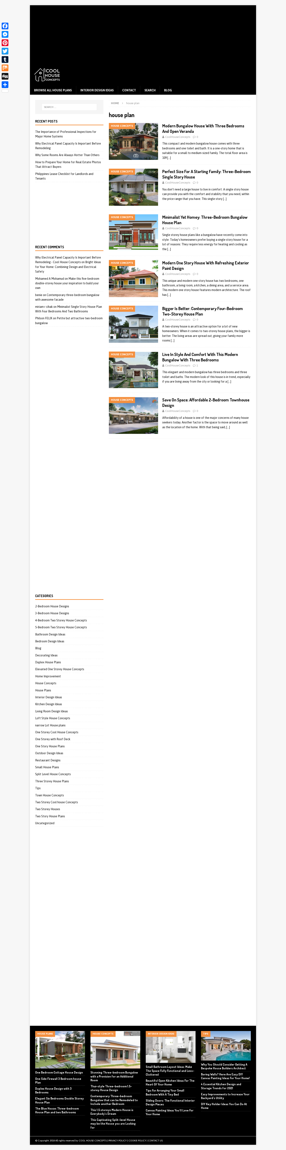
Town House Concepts (49, 795)
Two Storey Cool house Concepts (56, 802)
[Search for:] (69, 107)
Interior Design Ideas (97, 90)
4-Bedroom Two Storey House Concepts (61, 620)
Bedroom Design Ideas (49, 641)
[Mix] (5, 68)
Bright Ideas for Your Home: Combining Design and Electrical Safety (68, 266)
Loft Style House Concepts (52, 718)
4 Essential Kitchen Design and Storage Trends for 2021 (221, 1086)
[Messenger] (5, 34)
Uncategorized (44, 823)
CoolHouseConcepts (177, 136)
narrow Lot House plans (50, 725)
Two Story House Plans (50, 816)
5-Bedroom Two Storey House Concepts (61, 627)
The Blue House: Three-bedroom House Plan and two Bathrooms (57, 1110)
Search (150, 90)
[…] (169, 157)
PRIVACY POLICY (117, 1140)
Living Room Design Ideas (51, 711)
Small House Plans (47, 767)
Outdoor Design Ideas (49, 753)
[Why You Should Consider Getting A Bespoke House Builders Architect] (226, 1045)
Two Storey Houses (47, 809)
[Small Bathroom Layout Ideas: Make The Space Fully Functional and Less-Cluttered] (171, 1047)
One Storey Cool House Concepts (56, 732)
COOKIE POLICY (137, 1140)
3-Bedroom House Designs (52, 613)
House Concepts (45, 683)
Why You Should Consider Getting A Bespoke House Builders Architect (224, 1066)
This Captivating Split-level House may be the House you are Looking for (113, 1123)
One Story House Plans (50, 746)
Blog (168, 90)
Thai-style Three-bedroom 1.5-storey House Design (111, 1088)
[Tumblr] (5, 59)
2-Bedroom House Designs (52, 606)
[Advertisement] (143, 34)
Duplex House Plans (48, 662)
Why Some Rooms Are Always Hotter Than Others (67, 155)
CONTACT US (155, 1140)
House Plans (43, 690)
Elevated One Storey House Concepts (59, 669)
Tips (38, 788)
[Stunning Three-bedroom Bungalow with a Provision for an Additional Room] (115, 1050)
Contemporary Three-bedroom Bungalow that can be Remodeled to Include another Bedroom (114, 1099)
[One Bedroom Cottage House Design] (60, 1050)
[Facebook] (5, 26)
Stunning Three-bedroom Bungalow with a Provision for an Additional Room (114, 1076)
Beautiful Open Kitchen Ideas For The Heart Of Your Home (170, 1082)
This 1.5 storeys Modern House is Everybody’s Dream (111, 1111)
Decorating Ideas (46, 655)
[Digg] (5, 76)
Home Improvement (48, 676)
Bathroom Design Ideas (50, 634)
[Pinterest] (5, 43)
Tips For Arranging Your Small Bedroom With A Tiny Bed (165, 1092)
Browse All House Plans (53, 90)
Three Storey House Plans (52, 781)
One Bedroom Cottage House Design (59, 1072)
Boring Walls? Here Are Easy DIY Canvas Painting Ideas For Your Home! (225, 1076)
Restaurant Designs (48, 760)
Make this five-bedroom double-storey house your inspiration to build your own (67, 283)
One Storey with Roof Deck (52, 739)
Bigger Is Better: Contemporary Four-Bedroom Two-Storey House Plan (202, 311)
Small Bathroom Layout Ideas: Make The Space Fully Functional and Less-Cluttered (170, 1070)
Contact (129, 90)
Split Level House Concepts (53, 774)
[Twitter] (5, 51)
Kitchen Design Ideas (48, 704)
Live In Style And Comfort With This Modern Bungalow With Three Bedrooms (200, 357)
